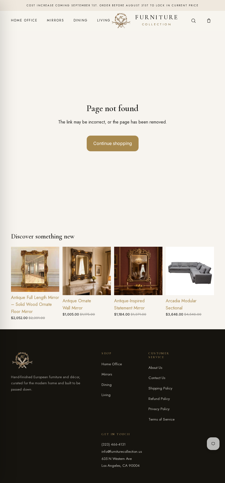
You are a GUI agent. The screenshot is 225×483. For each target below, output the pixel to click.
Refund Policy (159, 398)
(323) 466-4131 (114, 444)
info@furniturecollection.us (122, 451)
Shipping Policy (160, 388)
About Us (155, 367)
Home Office (24, 20)
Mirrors (55, 20)
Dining (81, 20)
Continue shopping (112, 143)
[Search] (193, 20)
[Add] (51, 283)
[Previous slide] (17, 269)
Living (104, 20)
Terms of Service (161, 419)
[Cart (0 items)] (209, 20)
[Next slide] (53, 269)
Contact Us (156, 377)
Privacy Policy (159, 408)
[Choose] (102, 287)
